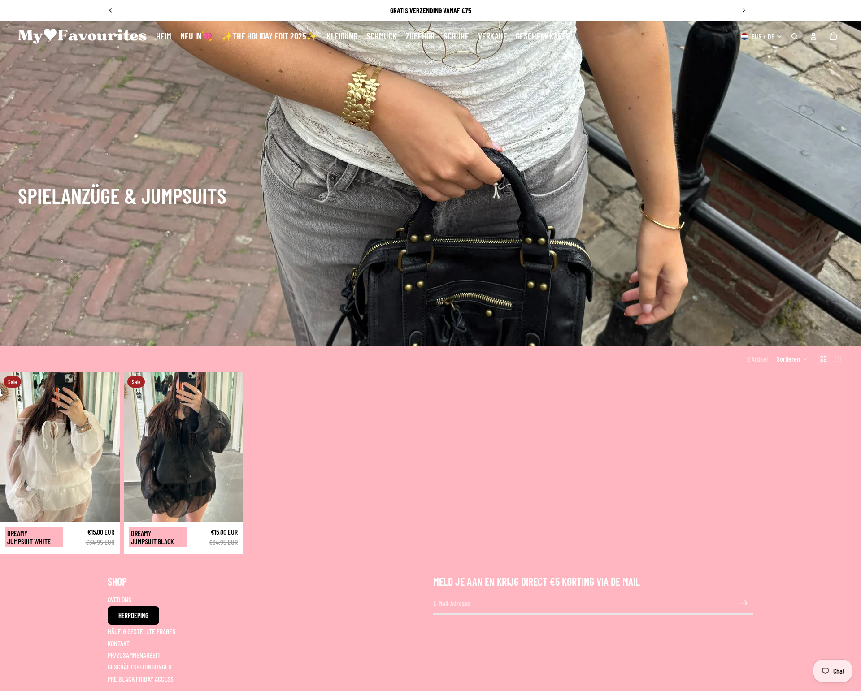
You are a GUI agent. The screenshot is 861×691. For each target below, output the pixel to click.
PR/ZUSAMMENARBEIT (134, 655)
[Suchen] (794, 36)
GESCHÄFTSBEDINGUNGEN (140, 666)
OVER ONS (119, 599)
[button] (792, 359)
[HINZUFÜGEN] (106, 508)
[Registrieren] (744, 603)
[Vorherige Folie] (111, 10)
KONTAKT (119, 643)
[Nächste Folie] (743, 10)
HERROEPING (133, 615)
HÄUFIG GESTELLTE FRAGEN (142, 631)
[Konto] (813, 36)
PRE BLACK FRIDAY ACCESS (141, 678)
